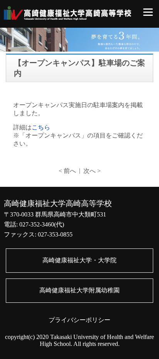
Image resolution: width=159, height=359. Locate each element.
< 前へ (67, 171)
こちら (41, 127)
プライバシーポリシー (79, 320)
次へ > (92, 171)
